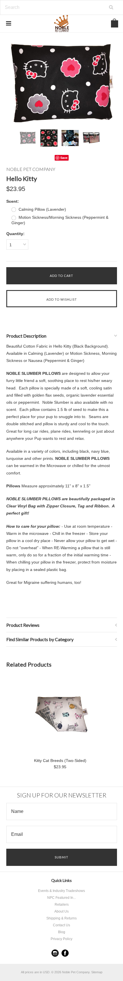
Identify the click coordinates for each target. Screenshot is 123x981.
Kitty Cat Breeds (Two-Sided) (60, 760)
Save (64, 157)
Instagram (55, 953)
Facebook (65, 953)
